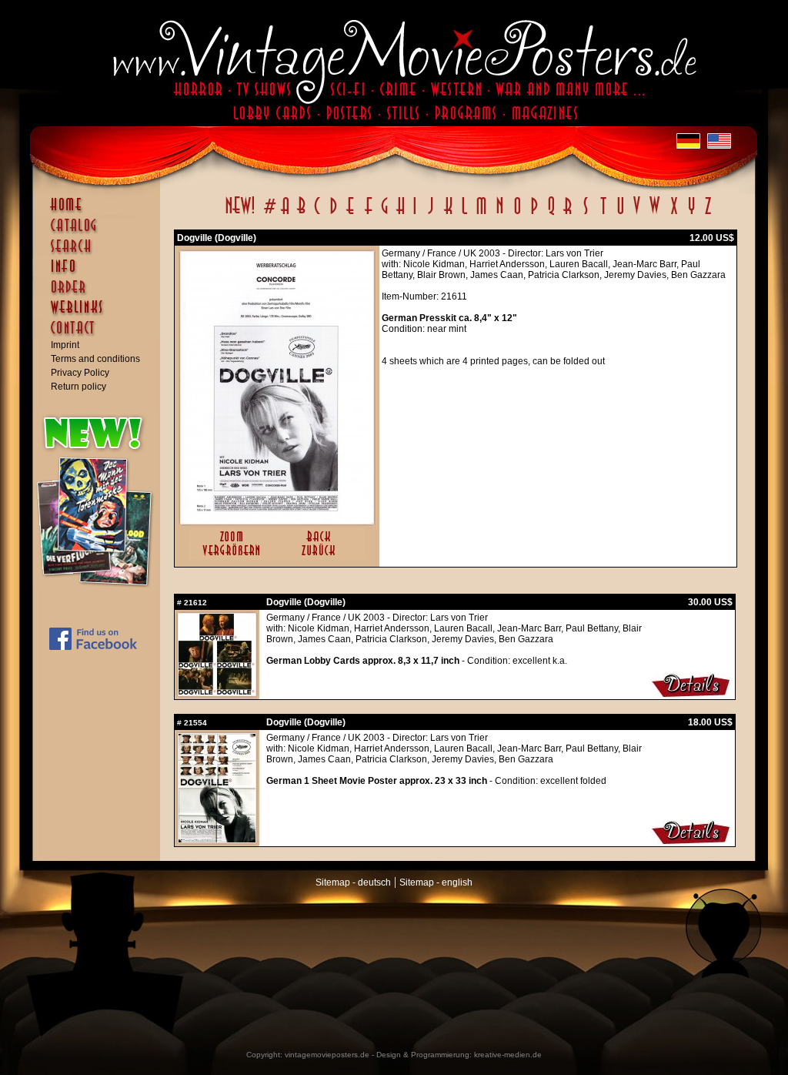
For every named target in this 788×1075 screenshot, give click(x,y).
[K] (448, 214)
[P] (534, 214)
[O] (517, 214)
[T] (603, 214)
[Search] (100, 252)
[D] (334, 214)
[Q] (551, 214)
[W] (654, 214)
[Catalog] (100, 232)
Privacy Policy (80, 372)
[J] (430, 214)
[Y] (691, 214)
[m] (481, 214)
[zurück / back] (321, 556)
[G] (384, 214)
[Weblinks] (100, 315)
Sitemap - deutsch (353, 882)
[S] (585, 214)
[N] (500, 214)
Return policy (78, 386)
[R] (567, 214)
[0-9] (268, 214)
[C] (317, 214)
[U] (620, 214)
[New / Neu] (240, 214)
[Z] (707, 214)
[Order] (100, 294)
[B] (300, 214)
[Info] (100, 273)
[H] (400, 214)
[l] (464, 214)
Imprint (65, 345)
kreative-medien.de (508, 1054)
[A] (285, 214)
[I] (415, 214)
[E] (351, 214)
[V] (636, 214)
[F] (368, 214)
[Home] (100, 211)
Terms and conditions (95, 358)
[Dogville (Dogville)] (277, 520)
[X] (674, 214)
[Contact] (100, 335)
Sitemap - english (435, 882)
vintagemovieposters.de (327, 1054)
